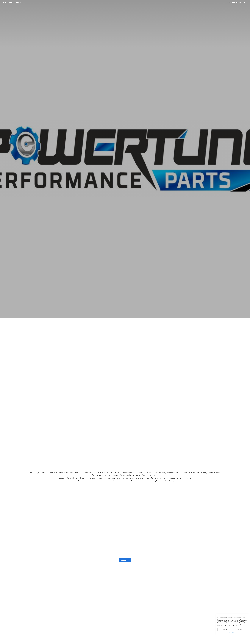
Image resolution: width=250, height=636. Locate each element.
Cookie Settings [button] (232, 632)
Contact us (18, 2)
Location (10, 2)
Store (4, 2)
